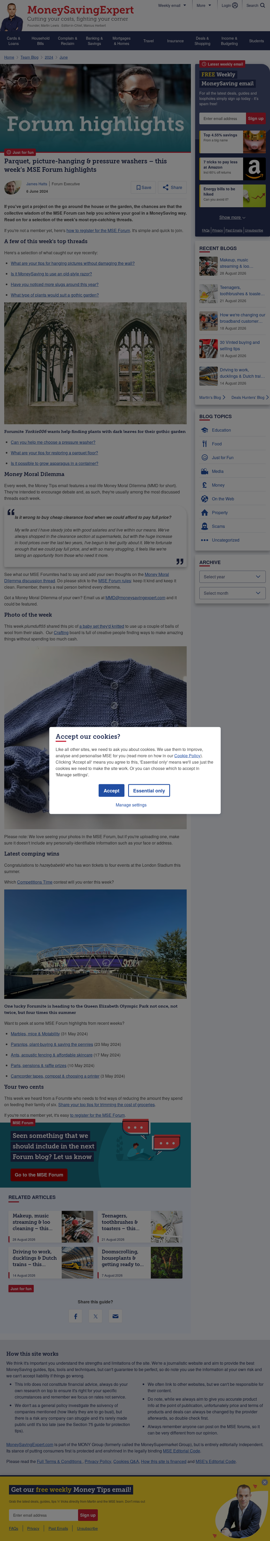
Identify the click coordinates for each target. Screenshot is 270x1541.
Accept (111, 790)
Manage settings (131, 805)
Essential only (149, 790)
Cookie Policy (187, 756)
